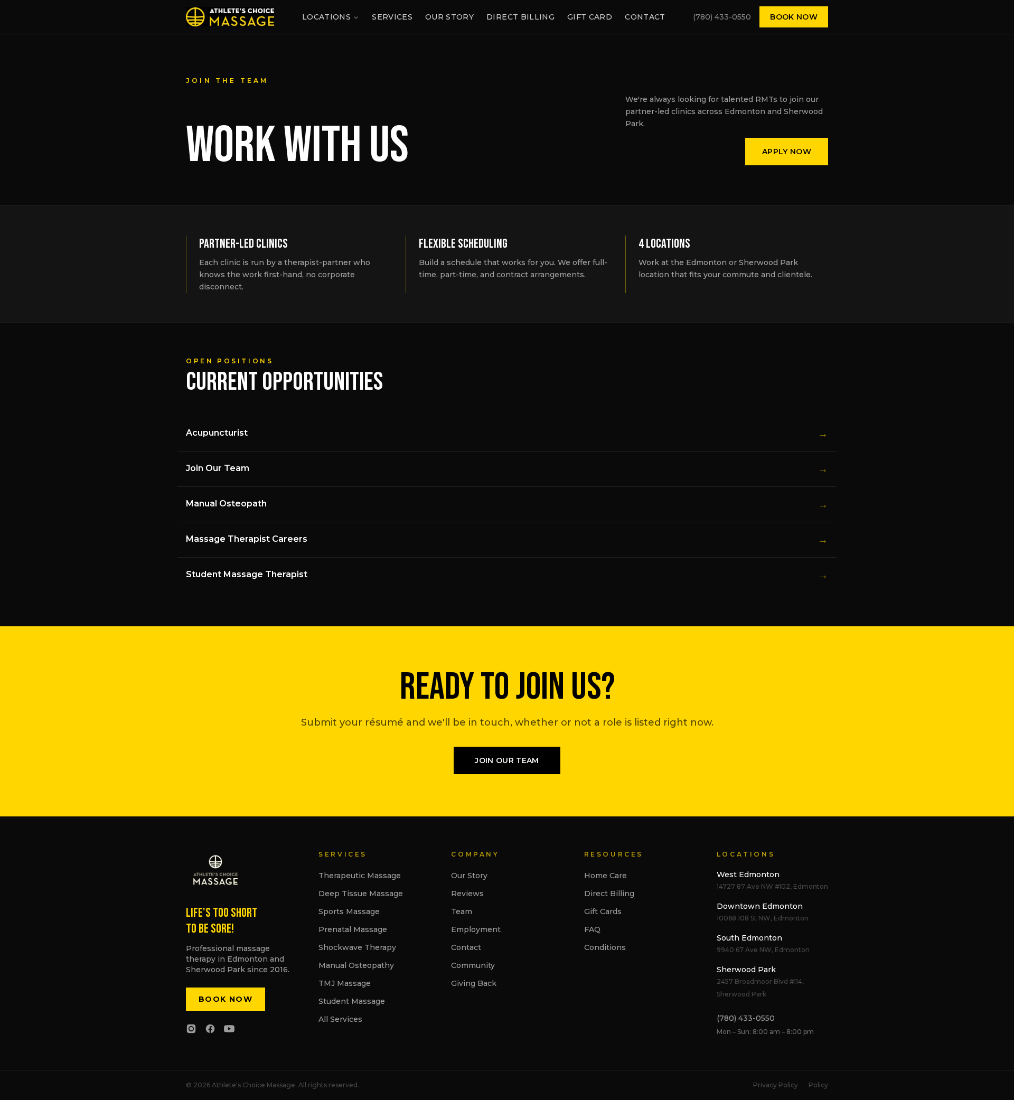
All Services (340, 1019)
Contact (645, 17)
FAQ (592, 929)
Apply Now (786, 151)
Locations (326, 17)
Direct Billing (520, 17)
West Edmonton (748, 874)
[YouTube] (229, 1028)
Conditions (605, 947)
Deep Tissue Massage (360, 893)
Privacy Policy (775, 1085)
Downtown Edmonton (760, 906)
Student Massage (351, 1001)
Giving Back (473, 983)
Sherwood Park (746, 969)
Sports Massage (349, 911)
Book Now (794, 17)
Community (473, 965)
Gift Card (589, 17)
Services (392, 17)
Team (461, 911)
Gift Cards (603, 911)
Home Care (605, 875)
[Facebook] (210, 1028)
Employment (476, 929)
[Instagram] (191, 1028)
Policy (818, 1085)
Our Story (449, 17)
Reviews (467, 893)
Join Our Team (507, 760)
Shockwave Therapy (357, 947)
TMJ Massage (344, 983)
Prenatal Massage (352, 929)
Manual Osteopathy (356, 965)
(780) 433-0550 (722, 17)
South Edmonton (749, 938)
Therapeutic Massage (359, 875)
